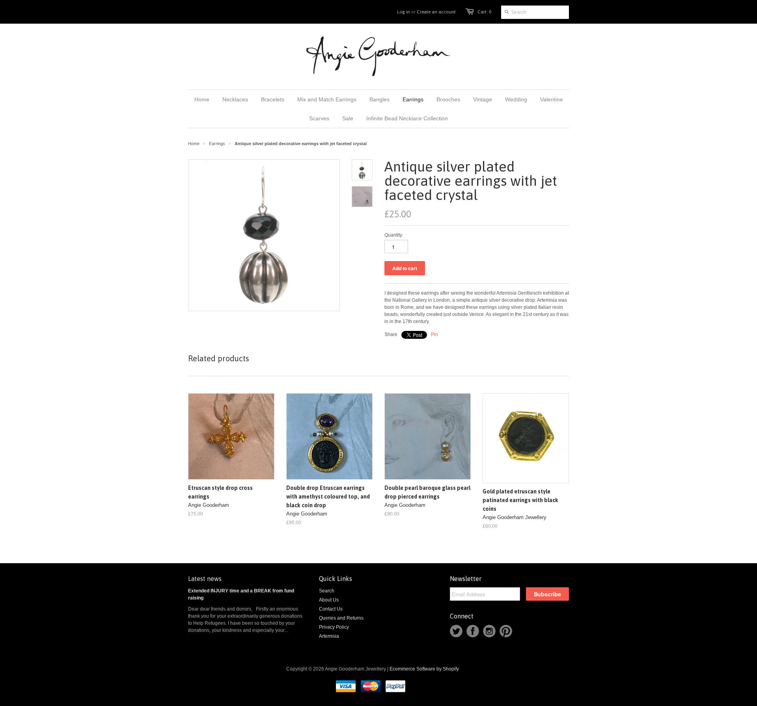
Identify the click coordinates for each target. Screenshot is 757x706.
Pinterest (506, 631)
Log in (403, 12)
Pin (434, 334)
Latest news (205, 578)
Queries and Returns (341, 618)
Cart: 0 (484, 12)
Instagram (489, 631)
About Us (329, 600)
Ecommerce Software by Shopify (424, 669)
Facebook (472, 631)
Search (326, 591)
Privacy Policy (334, 627)
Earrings (217, 143)
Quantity (393, 235)
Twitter (456, 631)
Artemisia (329, 636)
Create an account (436, 12)
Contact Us (331, 609)
